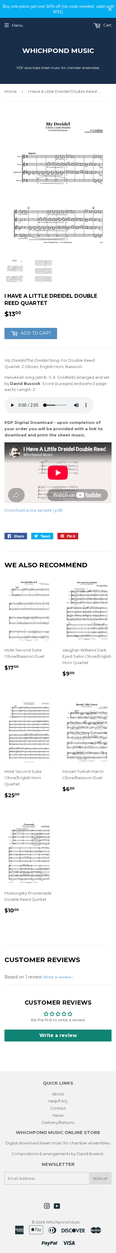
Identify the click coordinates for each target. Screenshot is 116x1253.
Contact (58, 1108)
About (58, 1093)
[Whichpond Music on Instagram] (47, 1207)
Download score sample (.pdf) (33, 510)
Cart (107, 25)
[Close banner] (110, 9)
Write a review (57, 977)
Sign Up (100, 1178)
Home (10, 91)
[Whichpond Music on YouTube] (57, 1207)
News (58, 1115)
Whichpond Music (58, 50)
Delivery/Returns (58, 1122)
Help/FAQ (58, 1101)
